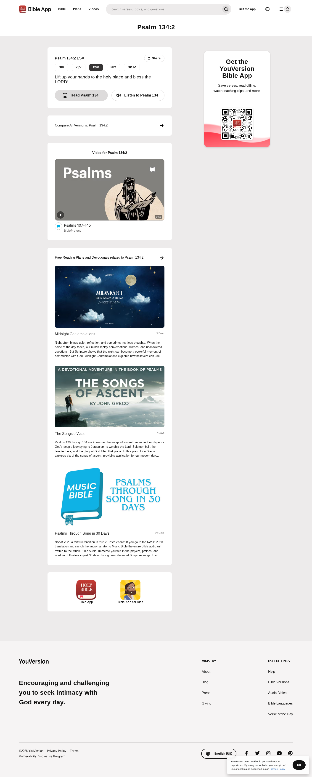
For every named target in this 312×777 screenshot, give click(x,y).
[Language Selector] (267, 9)
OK (299, 765)
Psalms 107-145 (82, 225)
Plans (77, 9)
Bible (62, 9)
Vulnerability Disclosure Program (42, 756)
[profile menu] (284, 9)
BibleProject (72, 230)
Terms (74, 751)
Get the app (247, 9)
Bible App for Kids (130, 602)
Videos (93, 9)
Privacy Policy (56, 751)
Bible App (86, 602)
